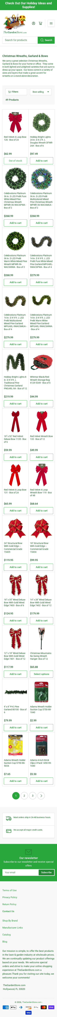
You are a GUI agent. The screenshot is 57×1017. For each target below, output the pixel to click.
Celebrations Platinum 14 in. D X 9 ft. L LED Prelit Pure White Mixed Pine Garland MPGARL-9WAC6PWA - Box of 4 (41, 261)
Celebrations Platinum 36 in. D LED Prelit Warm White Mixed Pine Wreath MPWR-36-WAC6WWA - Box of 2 (15, 261)
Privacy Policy (9, 897)
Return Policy (9, 904)
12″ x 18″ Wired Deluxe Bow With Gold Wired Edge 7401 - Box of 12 (14, 656)
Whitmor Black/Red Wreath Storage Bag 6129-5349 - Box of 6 (40, 380)
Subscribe (46, 872)
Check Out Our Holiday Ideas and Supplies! (28, 5)
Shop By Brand (10, 920)
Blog (4, 941)
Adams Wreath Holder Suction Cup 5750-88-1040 (41, 709)
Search (48, 40)
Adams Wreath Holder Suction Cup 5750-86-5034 (14, 763)
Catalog (6, 934)
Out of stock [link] (15, 160)
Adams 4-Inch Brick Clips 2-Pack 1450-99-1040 (40, 763)
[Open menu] (51, 23)
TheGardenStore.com (31, 1002)
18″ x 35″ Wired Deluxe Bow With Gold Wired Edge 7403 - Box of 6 (14, 602)
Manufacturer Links (12, 927)
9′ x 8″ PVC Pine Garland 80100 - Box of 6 (15, 709)
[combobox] (28, 40)
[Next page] (41, 795)
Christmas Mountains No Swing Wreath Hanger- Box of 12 (40, 656)
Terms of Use (9, 890)
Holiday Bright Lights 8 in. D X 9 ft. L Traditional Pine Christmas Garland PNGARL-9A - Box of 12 (15, 383)
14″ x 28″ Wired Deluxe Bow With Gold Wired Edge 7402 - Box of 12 (40, 602)
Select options (41, 674)
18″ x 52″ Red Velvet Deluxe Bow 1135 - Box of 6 (15, 439)
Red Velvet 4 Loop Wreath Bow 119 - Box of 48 (41, 492)
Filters (15, 91)
